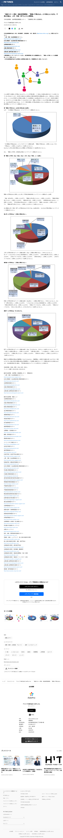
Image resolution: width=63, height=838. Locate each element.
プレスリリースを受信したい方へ (10, 801)
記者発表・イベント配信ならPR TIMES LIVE (30, 799)
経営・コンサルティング (31, 644)
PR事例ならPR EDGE (46, 799)
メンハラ (21, 655)
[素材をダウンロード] (19, 28)
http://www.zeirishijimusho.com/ (11, 408)
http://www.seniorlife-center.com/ (12, 539)
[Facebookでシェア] (12, 28)
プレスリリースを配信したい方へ (10, 803)
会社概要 (11, 831)
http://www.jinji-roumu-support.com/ (12, 38)
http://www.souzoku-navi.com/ (11, 428)
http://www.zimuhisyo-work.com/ (11, 523)
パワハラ (7, 655)
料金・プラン (6, 798)
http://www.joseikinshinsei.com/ (11, 464)
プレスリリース (10, 681)
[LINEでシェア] (15, 28)
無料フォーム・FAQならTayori (48, 796)
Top (2, 5)
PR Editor (23, 807)
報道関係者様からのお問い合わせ (47, 831)
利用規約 (36, 831)
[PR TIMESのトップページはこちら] (8, 2)
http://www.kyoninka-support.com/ (12, 456)
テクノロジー (8, 5)
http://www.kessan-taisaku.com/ (11, 519)
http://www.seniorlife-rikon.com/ (11, 551)
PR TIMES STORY (24, 793)
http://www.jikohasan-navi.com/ (11, 424)
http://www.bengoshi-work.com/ (11, 531)
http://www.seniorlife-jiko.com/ (11, 555)
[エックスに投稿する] (9, 28)
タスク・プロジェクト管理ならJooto (49, 793)
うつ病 (6, 652)
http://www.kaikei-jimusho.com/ (11, 412)
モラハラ (14, 655)
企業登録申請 (49, 2)
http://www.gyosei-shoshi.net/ (11, 476)
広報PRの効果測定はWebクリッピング (29, 804)
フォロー (31, 710)
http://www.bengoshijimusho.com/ (12, 49)
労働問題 (35, 652)
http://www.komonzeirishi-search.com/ (13, 567)
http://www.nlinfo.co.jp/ (42, 33)
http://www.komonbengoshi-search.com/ (13, 53)
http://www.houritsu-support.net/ (11, 507)
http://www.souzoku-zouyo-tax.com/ (12, 570)
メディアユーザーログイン (31, 586)
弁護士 (29, 652)
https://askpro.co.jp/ (33, 718)
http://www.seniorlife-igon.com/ (11, 543)
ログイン (56, 2)
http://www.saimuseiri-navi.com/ (11, 416)
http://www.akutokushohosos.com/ (12, 440)
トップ (3, 681)
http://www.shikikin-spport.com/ (11, 495)
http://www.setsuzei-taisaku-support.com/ (14, 515)
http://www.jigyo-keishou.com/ (11, 483)
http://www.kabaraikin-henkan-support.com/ (14, 503)
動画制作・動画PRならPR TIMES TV (28, 796)
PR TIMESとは (6, 795)
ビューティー (32, 5)
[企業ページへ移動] (31, 696)
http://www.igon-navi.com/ (10, 452)
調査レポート (8, 637)
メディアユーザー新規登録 (31, 594)
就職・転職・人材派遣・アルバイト (13, 644)
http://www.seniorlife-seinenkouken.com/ (13, 547)
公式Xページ (5, 820)
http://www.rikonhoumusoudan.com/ (12, 436)
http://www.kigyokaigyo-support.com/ (13, 499)
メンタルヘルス (15, 652)
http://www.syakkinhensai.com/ (11, 420)
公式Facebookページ (7, 814)
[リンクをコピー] (22, 28)
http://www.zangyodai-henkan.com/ (12, 511)
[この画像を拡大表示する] (9, 618)
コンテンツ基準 (29, 831)
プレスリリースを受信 (39, 2)
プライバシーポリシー (19, 831)
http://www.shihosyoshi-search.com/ (12, 472)
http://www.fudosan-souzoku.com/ (12, 491)
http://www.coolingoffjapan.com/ (11, 444)
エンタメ (25, 5)
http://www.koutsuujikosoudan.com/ (12, 432)
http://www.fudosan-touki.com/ (11, 487)
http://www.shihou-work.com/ (11, 527)
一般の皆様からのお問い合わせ (38, 833)
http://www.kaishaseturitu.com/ (11, 448)
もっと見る (59, 750)
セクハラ (49, 652)
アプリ (20, 5)
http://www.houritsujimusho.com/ (12, 46)
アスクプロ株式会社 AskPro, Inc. (23, 681)
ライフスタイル (49, 5)
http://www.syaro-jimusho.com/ (11, 42)
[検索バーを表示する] (61, 2)
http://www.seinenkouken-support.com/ (13, 480)
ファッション (40, 5)
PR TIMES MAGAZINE (25, 802)
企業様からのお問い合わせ (24, 833)
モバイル (15, 5)
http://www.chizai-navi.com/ (10, 535)
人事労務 (42, 652)
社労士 (23, 652)
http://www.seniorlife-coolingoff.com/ (12, 559)
